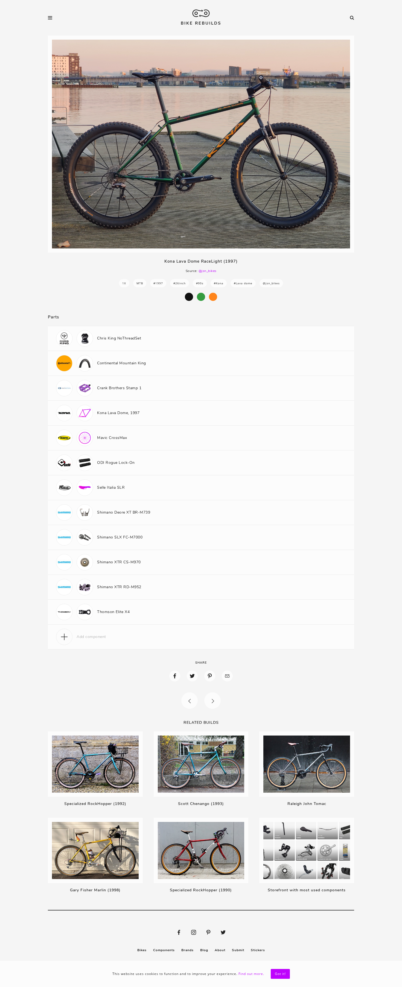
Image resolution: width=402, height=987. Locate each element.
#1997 (158, 283)
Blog (204, 950)
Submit (238, 950)
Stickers (258, 950)
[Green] (201, 297)
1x (124, 283)
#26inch (179, 283)
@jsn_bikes (208, 271)
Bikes (142, 950)
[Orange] (213, 297)
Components (164, 950)
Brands (187, 950)
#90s (199, 283)
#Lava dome (243, 283)
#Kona (218, 283)
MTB (139, 283)
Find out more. (251, 973)
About (220, 950)
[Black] (189, 297)
